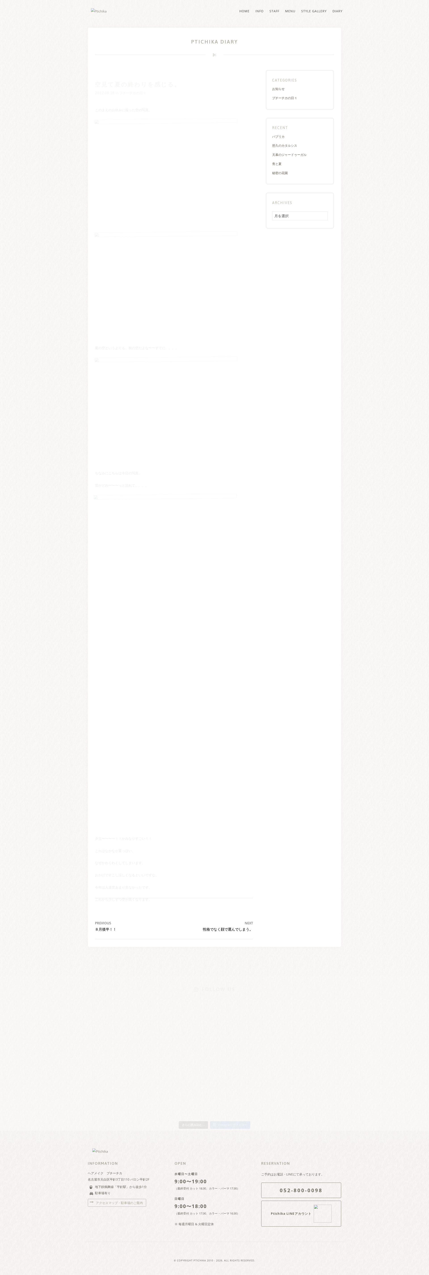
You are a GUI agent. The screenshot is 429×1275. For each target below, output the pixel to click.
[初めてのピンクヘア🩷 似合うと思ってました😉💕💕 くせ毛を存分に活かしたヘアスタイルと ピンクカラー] (214, 1061)
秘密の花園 (280, 173)
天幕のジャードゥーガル (289, 154)
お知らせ (278, 89)
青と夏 (277, 164)
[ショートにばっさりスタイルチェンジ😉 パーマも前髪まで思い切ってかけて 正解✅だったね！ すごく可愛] (265, 1055)
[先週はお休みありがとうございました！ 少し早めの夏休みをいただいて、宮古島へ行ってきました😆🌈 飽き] (163, 1079)
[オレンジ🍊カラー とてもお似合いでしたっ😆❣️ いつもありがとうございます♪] (265, 1005)
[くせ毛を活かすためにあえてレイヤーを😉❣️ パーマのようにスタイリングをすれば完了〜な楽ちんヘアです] (214, 1017)
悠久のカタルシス (284, 145)
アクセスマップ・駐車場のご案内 (119, 1203)
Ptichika (199, 1260)
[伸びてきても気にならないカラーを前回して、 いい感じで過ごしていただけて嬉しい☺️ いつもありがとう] (112, 1052)
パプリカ (278, 136)
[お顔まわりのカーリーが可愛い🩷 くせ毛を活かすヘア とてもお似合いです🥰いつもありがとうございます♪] (316, 1008)
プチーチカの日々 (132, 93)
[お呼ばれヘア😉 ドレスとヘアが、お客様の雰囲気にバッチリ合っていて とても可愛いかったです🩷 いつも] (112, 1011)
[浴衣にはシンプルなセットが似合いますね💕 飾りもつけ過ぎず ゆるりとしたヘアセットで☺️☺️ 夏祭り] (163, 1008)
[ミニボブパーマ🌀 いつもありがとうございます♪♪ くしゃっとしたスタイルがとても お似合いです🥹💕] (316, 1052)
